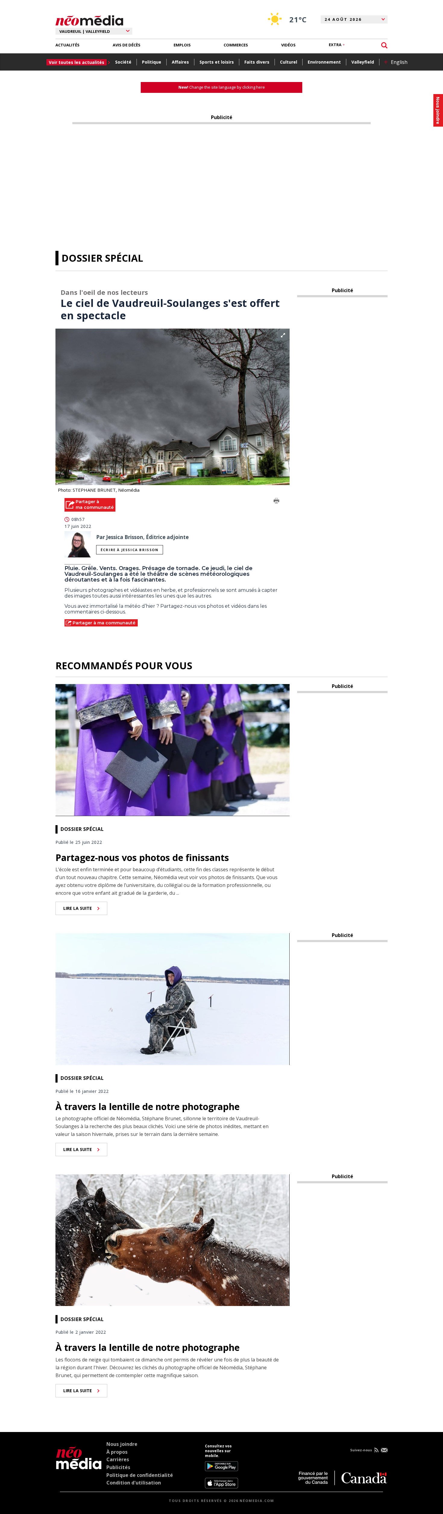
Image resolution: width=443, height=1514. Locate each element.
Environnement (324, 62)
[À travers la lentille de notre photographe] (172, 998)
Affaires (180, 62)
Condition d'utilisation (133, 1482)
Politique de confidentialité (139, 1475)
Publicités (118, 1467)
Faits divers (256, 62)
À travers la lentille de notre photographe (147, 1106)
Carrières (117, 1459)
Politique (151, 62)
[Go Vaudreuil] (78, 1466)
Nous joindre (121, 1444)
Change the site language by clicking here (221, 87)
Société (123, 62)
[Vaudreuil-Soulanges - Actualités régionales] (89, 19)
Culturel (288, 62)
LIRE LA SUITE (77, 908)
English (399, 62)
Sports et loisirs (217, 62)
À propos (116, 1452)
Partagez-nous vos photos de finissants (142, 857)
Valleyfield (362, 62)
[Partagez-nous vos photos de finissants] (172, 749)
